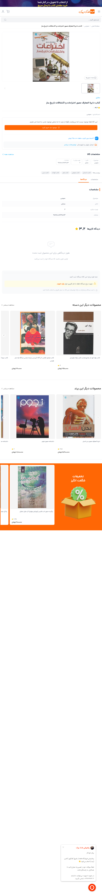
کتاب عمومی (75, 173)
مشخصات (94, 179)
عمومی (89, 114)
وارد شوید (60, 284)
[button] (4, 335)
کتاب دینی (45, 173)
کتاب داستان (87, 173)
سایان (98, 97)
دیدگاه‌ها (83, 179)
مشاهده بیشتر (8, 305)
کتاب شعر (65, 173)
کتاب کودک (55, 173)
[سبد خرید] (7, 11)
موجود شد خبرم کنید (49, 127)
